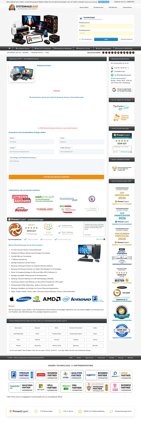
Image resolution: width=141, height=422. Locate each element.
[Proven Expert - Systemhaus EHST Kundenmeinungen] (122, 143)
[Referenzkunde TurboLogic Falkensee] (45, 209)
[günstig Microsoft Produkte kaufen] (47, 387)
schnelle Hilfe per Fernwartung (21, 256)
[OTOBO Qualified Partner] (72, 375)
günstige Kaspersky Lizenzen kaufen (23, 262)
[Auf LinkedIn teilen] (112, 52)
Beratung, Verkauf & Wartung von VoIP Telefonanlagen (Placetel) (32, 278)
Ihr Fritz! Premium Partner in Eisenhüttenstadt (26, 250)
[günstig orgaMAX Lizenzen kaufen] (97, 375)
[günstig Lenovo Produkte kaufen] (47, 375)
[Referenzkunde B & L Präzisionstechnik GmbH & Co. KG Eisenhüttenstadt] (92, 199)
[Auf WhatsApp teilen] (130, 52)
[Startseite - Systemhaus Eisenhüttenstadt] (24, 7)
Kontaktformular (119, 71)
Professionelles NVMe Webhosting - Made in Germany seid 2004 (32, 285)
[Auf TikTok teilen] (124, 52)
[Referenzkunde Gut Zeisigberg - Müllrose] (121, 169)
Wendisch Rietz (56, 345)
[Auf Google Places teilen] (106, 52)
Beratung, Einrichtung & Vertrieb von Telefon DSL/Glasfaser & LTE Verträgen (36, 269)
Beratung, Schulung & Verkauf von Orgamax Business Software (32, 266)
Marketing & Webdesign (64, 48)
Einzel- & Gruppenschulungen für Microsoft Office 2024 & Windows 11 (34, 272)
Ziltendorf (95, 345)
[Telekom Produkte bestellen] (121, 387)
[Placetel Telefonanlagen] (121, 375)
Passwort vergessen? (127, 39)
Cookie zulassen (104, 2)
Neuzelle (56, 339)
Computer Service (23, 48)
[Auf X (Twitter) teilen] (121, 52)
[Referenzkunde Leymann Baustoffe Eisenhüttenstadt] (21, 199)
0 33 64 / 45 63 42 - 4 (52, 350)
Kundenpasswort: (84, 30)
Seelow (95, 339)
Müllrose (37, 339)
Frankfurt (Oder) (56, 334)
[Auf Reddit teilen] (115, 52)
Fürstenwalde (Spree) (76, 334)
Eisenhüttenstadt (18, 334)
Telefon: (13, 148)
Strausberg (37, 345)
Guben (95, 334)
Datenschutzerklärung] (91, 2)
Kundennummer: (84, 22)
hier (73, 350)
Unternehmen (127, 7)
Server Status (84, 7)
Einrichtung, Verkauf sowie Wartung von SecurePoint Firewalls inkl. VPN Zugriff (37, 282)
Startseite (25, 52)
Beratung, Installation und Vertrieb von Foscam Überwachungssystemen (34, 288)
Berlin (56, 328)
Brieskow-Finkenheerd (76, 328)
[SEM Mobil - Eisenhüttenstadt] (121, 122)
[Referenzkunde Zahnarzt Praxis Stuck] (92, 209)
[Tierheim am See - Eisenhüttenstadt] (121, 112)
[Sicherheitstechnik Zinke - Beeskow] (68, 199)
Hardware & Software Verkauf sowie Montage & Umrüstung (30, 253)
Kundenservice (98, 7)
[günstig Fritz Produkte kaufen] (21, 375)
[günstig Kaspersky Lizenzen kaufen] (21, 387)
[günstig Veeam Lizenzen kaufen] (72, 387)
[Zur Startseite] (9, 50)
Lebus (18, 339)
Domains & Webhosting (124, 48)
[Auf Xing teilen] (127, 52)
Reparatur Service (84, 48)
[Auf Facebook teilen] (103, 52)
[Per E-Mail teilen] (133, 52)
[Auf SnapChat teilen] (118, 52)
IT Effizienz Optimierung (19, 259)
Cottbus (95, 328)
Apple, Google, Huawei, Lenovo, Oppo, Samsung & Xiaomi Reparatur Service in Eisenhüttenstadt (43, 291)
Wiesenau (76, 345)
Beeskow (37, 328)
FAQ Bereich (113, 7)
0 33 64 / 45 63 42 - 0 (121, 68)
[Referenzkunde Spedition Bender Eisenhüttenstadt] (21, 209)
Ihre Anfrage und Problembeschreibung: (23, 157)
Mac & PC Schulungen (43, 48)
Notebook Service (37, 52)
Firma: (62, 138)
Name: (12, 138)
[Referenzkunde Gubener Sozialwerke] (68, 209)
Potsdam (75, 339)
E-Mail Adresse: (65, 148)
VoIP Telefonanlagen (104, 48)
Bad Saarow (18, 328)
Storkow (18, 345)
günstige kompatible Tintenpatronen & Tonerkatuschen (29, 275)
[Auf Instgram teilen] (109, 52)
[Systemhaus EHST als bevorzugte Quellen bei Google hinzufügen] (122, 93)
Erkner (37, 334)
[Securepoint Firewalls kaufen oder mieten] (97, 387)
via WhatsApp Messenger (122, 75)
